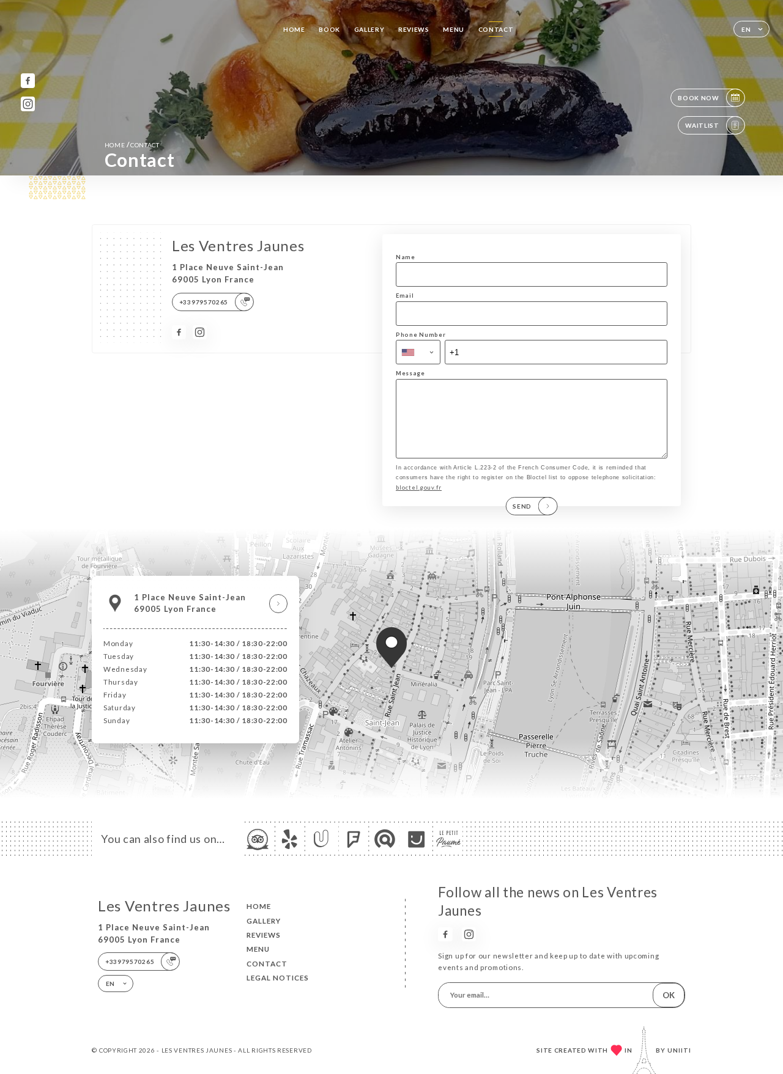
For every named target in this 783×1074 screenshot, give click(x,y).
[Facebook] (28, 80)
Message (410, 373)
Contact (496, 29)
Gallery (369, 29)
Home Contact (132, 145)
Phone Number (420, 334)
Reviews (413, 29)
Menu (453, 29)
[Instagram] (28, 104)
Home (294, 29)
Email (405, 295)
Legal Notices (278, 978)
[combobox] (418, 352)
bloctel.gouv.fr (419, 487)
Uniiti (679, 1050)
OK (668, 995)
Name (405, 257)
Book (329, 29)
